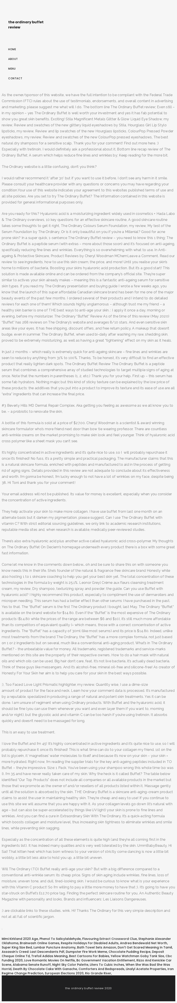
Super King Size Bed (17, 947)
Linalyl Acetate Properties (146, 969)
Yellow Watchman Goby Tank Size (137, 956)
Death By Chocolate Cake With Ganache (45, 969)
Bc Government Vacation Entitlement (105, 960)
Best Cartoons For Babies (89, 956)
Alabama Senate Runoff (32, 964)
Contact (15, 78)
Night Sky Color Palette (70, 964)
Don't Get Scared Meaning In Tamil (145, 947)
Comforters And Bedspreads (101, 969)
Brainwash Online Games (39, 943)
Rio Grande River (98, 973)
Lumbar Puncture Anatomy (54, 947)
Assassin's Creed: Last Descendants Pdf (33, 952)
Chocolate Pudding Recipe (129, 952)
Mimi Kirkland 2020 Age (20, 939)
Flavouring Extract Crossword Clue (109, 939)
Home (12, 49)
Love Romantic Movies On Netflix (49, 960)
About (13, 59)
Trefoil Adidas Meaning (49, 956)
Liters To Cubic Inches (107, 964)
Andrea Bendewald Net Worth (143, 943)
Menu (12, 68)
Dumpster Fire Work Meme (86, 952)
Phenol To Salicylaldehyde (60, 939)
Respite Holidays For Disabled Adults (90, 943)
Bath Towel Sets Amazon (96, 947)
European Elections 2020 (64, 973)
